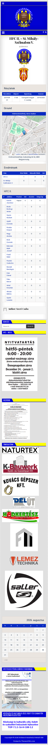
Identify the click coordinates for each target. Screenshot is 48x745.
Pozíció (19, 197)
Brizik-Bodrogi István (9, 209)
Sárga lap (40, 197)
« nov (6, 660)
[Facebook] (43, 32)
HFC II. (5, 177)
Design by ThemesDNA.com (24, 741)
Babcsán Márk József (10, 248)
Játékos (9, 197)
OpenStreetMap (33, 154)
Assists (31, 197)
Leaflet (18, 154)
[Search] (46, 32)
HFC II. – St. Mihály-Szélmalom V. (24, 40)
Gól (25, 197)
